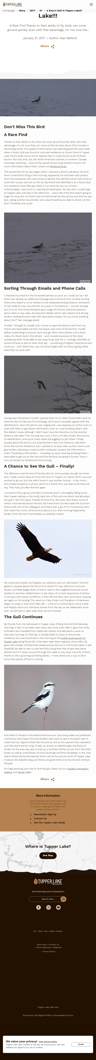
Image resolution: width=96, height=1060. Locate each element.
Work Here (42, 945)
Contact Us (40, 818)
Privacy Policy (49, 951)
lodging (8, 772)
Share (45, 46)
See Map (48, 855)
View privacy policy (48, 1042)
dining (21, 772)
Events (59, 931)
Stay (40, 931)
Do (35, 931)
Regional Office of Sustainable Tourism (55, 1015)
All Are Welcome (43, 947)
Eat (46, 931)
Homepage (9, 10)
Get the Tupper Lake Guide (49, 822)
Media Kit (57, 947)
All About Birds (58, 166)
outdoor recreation (77, 768)
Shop (52, 931)
